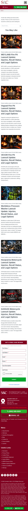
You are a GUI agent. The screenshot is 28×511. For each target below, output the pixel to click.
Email (4, 357)
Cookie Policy (5, 455)
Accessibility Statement (8, 457)
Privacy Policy (5, 453)
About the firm (5, 430)
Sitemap (4, 467)
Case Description (6, 365)
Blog (3, 437)
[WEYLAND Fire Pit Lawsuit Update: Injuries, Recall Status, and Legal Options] (11, 42)
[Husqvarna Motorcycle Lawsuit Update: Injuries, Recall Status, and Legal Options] (11, 247)
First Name (5, 348)
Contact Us (5, 439)
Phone (4, 361)
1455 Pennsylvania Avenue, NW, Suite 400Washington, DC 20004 (13, 402)
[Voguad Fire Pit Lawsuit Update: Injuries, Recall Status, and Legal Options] (11, 93)
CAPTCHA (5, 370)
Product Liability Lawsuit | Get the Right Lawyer (11, 52)
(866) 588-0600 (15, 411)
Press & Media (5, 441)
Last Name (5, 352)
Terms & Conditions (7, 465)
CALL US (9, 508)
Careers (4, 443)
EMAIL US (15, 415)
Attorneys (4, 433)
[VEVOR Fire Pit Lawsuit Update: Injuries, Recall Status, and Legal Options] (11, 143)
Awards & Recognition (7, 435)
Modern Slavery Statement (8, 463)
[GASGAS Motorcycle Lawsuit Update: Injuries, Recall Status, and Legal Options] (11, 297)
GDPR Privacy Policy (7, 461)
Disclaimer (5, 450)
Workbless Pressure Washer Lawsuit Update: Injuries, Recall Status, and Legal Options (10, 211)
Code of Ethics (5, 459)
